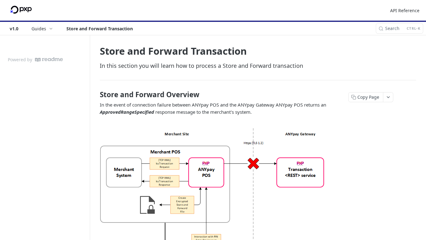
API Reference (404, 10)
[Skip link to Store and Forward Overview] (95, 95)
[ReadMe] (49, 59)
